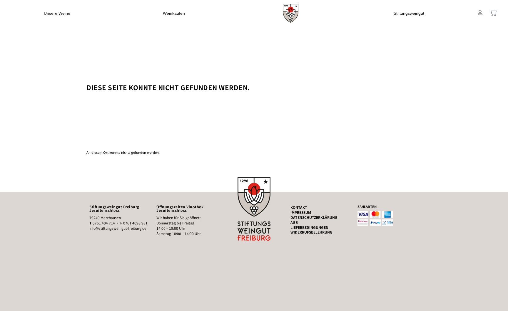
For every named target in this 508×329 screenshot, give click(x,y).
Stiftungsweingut (409, 13)
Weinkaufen (174, 13)
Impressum (300, 212)
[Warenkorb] (493, 13)
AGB (294, 222)
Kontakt (298, 207)
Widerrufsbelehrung (311, 232)
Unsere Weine (57, 13)
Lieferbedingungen (309, 227)
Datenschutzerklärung (313, 217)
